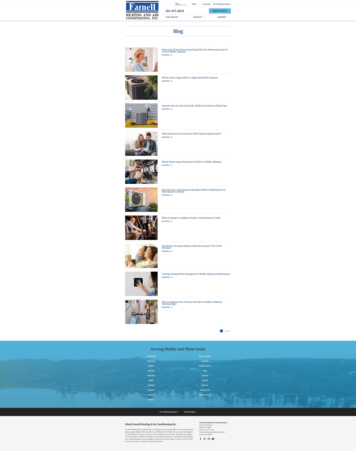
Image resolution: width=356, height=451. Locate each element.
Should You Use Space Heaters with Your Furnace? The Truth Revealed (192, 247)
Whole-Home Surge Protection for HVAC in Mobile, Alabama (191, 162)
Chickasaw (151, 361)
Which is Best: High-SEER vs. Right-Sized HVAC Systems (190, 77)
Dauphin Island (205, 366)
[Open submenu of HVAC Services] (181, 17)
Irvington (204, 375)
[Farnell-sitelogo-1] (142, 2)
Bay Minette (151, 356)
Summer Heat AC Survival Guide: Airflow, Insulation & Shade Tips (194, 105)
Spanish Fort (205, 390)
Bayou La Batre (205, 356)
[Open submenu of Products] (205, 17)
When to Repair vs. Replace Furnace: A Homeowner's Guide (191, 218)
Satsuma (205, 385)
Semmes (151, 390)
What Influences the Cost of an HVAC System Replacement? (191, 133)
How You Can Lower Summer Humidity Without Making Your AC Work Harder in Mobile (194, 191)
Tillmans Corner (205, 395)
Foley (205, 371)
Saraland (151, 385)
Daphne (151, 366)
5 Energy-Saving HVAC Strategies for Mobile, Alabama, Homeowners (196, 274)
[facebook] (200, 439)
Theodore (151, 395)
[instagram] (209, 439)
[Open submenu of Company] (229, 17)
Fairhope (151, 371)
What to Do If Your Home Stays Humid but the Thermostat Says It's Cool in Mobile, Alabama (195, 50)
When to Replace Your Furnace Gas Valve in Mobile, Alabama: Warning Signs (192, 303)
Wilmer (151, 400)
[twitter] (204, 439)
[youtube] (213, 439)
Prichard (205, 380)
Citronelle (205, 361)
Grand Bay (151, 375)
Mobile (151, 380)
